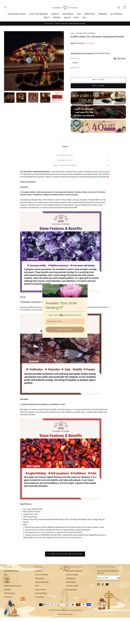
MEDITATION (89, 14)
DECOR (67, 18)
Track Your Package (41, 575)
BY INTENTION (116, 14)
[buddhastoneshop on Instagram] (98, 584)
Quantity (75, 67)
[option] (65, 23)
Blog (5, 575)
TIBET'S (46, 18)
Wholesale (7, 589)
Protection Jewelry (72, 586)
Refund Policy (39, 578)
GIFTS (76, 18)
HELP (84, 18)
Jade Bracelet (70, 578)
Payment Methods (41, 593)
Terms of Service (40, 589)
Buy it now (98, 85)
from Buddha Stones (90, 53)
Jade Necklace (71, 582)
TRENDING (102, 14)
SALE (79, 14)
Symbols (7, 582)
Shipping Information (42, 582)
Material (75, 58)
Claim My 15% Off (65, 329)
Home (73, 33)
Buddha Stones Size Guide (12, 586)
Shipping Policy (65, 155)
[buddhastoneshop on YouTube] (107, 584)
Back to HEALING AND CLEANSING (66, 554)
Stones (6, 578)
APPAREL (57, 18)
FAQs (37, 586)
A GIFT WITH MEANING (38, 14)
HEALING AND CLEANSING (85, 33)
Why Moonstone (71, 589)
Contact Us (38, 571)
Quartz (75, 63)
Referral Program (9, 593)
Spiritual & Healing (72, 575)
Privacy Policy (39, 597)
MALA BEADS (68, 14)
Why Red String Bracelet (74, 571)
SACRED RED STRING (17, 14)
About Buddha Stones (65, 165)
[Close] (85, 286)
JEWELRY (55, 14)
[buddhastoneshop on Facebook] (103, 584)
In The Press (8, 597)
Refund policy (65, 160)
